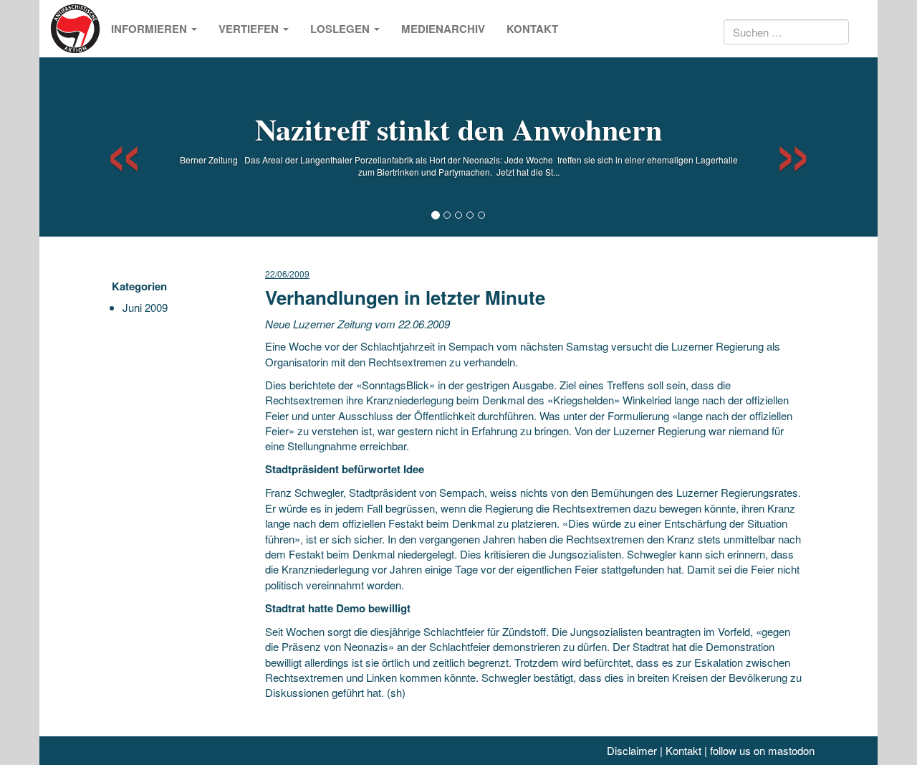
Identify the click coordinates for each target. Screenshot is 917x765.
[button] (111, 147)
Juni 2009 (145, 307)
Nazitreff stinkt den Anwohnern (458, 129)
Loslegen (341, 29)
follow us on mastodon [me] (762, 750)
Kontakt (532, 29)
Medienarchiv (443, 29)
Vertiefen (250, 29)
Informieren (150, 29)
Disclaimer (632, 750)
